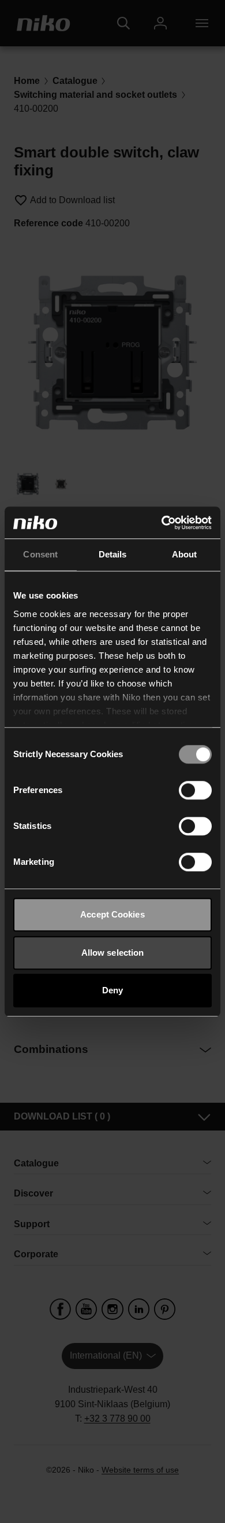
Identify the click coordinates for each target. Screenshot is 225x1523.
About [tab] (184, 554)
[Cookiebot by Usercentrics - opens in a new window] (162, 522)
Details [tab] (113, 554)
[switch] (195, 790)
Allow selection (112, 952)
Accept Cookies (112, 914)
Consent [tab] (40, 554)
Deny (112, 990)
